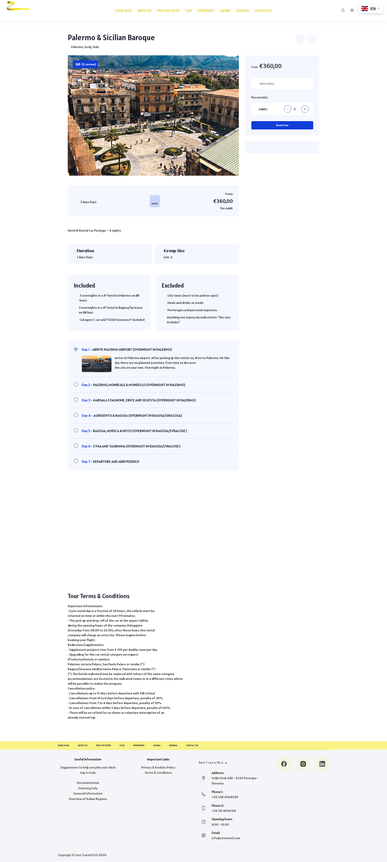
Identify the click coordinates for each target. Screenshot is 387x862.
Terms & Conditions (158, 773)
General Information (88, 793)
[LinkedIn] (322, 764)
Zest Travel (18, 16)
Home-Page (123, 10)
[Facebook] (284, 764)
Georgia (242, 10)
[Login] (352, 10)
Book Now (282, 125)
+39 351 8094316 (224, 811)
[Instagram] (303, 764)
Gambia (225, 10)
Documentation (88, 783)
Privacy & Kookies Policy (158, 767)
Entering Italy (88, 788)
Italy (188, 10)
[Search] (342, 10)
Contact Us (263, 10)
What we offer (168, 10)
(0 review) (86, 64)
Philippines (206, 10)
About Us (144, 10)
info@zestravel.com (226, 838)
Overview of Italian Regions (88, 799)
